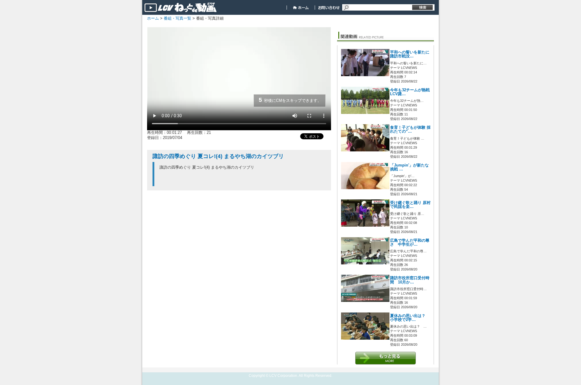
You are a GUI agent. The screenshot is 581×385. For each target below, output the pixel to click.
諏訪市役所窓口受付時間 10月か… (409, 280)
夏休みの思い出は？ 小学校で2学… (409, 318)
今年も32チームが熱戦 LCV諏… (410, 92)
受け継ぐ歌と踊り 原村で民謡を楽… (410, 205)
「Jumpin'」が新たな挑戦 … (409, 167)
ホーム (153, 18)
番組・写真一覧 (177, 18)
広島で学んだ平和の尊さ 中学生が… (409, 242)
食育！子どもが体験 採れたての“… (410, 129)
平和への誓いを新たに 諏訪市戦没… (409, 54)
